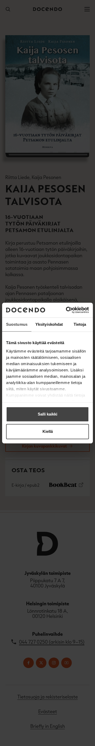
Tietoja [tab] (80, 324)
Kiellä (47, 431)
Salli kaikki (47, 414)
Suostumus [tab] (16, 324)
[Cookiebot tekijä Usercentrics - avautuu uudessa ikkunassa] (67, 310)
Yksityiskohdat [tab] (49, 324)
